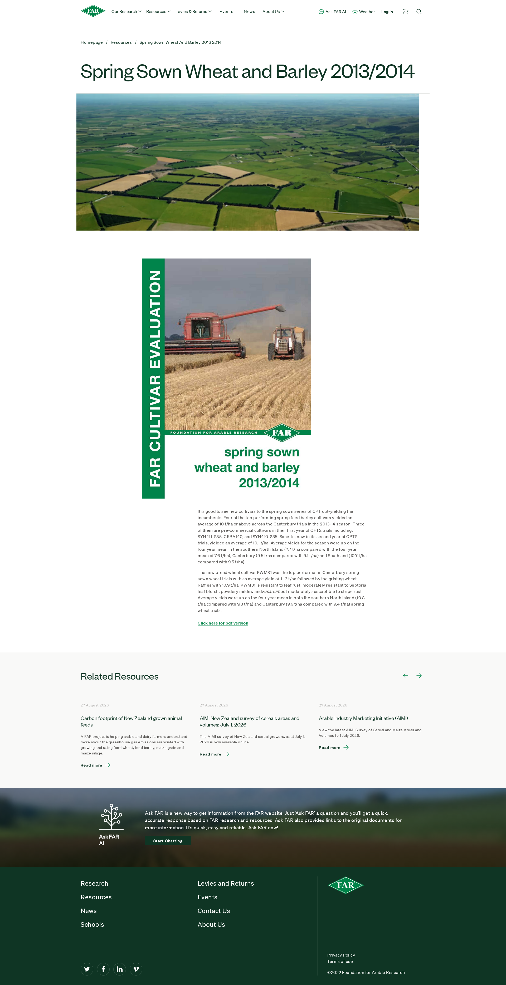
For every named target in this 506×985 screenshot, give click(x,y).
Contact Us (214, 910)
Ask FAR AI (335, 11)
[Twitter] (87, 969)
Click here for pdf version (223, 623)
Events (226, 11)
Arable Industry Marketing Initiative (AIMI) (363, 717)
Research (94, 883)
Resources (96, 897)
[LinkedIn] (119, 969)
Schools (92, 924)
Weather (367, 11)
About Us (211, 924)
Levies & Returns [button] (192, 11)
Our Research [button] (124, 11)
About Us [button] (271, 11)
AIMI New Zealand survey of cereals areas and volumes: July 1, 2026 (249, 721)
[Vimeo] (136, 969)
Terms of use (340, 961)
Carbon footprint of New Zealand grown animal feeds (131, 721)
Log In (387, 11)
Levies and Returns (226, 883)
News (249, 11)
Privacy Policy (341, 955)
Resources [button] (156, 11)
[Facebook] (103, 969)
